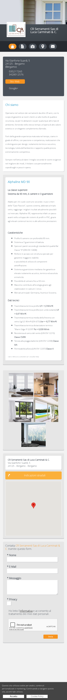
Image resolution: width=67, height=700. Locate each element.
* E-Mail (11, 566)
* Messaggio (14, 578)
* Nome (11, 555)
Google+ (13, 88)
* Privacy (12, 599)
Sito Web (15, 81)
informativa (26, 611)
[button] (33, 505)
